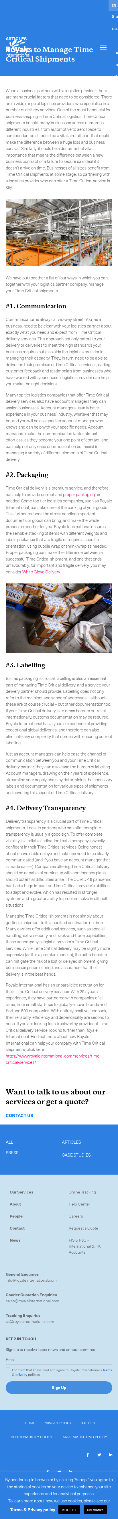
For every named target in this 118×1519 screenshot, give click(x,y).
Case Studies (76, 1155)
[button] (87, 1455)
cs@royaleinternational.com (30, 1321)
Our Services (21, 1192)
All (9, 1142)
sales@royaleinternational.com (32, 1301)
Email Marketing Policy (83, 1436)
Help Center (79, 1204)
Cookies (87, 1422)
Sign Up (59, 1387)
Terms (29, 1422)
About (15, 1204)
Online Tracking (82, 1192)
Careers (76, 1216)
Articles (71, 1142)
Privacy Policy (58, 1422)
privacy (21, 1374)
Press (12, 1152)
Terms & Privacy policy (32, 1509)
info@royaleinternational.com (31, 1280)
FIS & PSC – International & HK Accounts (85, 1246)
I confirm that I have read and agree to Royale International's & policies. (62, 1372)
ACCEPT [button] (69, 1509)
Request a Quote (83, 1228)
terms (107, 1369)
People (16, 1216)
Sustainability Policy (31, 1436)
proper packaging (79, 494)
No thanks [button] (95, 1509)
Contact (17, 1228)
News (15, 1240)
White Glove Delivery (41, 572)
